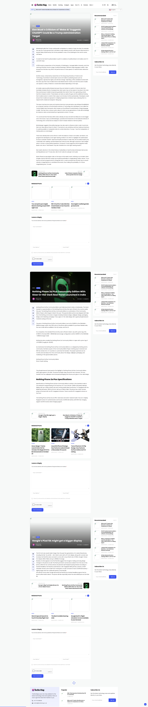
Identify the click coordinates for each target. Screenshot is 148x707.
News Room (38, 39)
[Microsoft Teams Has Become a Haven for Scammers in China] (97, 21)
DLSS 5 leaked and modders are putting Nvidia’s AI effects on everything (108, 28)
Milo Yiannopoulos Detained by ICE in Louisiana (48, 9)
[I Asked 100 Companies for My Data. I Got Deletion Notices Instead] (97, 45)
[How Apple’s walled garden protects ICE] (80, 193)
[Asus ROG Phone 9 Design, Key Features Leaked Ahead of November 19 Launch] (60, 435)
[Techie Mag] (39, 5)
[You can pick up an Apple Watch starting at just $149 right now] (41, 193)
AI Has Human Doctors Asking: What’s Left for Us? (108, 51)
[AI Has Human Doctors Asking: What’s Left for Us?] (97, 52)
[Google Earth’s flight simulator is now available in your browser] (80, 605)
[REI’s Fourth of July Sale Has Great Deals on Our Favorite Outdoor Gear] (60, 193)
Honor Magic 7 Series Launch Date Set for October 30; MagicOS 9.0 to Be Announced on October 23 (40, 450)
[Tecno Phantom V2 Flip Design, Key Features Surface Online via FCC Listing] (80, 435)
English (113, 9)
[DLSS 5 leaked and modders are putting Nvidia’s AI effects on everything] (97, 28)
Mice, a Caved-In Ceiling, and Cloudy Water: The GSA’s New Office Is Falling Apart (108, 36)
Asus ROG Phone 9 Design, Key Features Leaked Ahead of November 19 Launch (60, 448)
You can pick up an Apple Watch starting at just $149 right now (41, 206)
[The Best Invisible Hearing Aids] (60, 605)
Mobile (38, 288)
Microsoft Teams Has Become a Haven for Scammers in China (107, 20)
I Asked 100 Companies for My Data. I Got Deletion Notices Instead (108, 44)
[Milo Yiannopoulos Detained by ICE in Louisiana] (35, 9)
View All (114, 15)
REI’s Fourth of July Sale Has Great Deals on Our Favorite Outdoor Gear (60, 206)
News (32, 9)
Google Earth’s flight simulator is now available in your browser (79, 618)
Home (33, 26)
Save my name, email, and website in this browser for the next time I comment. (52, 252)
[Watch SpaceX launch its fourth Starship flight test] (41, 605)
